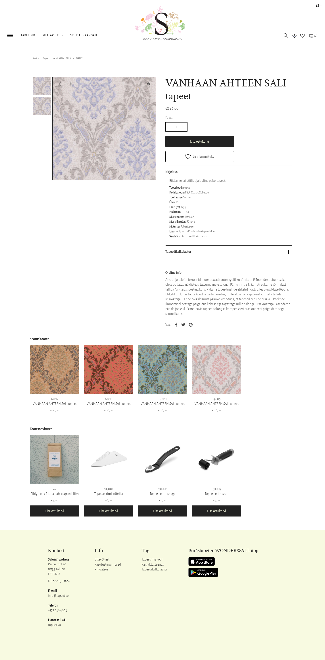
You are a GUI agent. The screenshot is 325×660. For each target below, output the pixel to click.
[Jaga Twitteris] (183, 324)
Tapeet (46, 58)
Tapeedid (28, 35)
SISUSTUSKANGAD (83, 35)
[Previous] (59, 84)
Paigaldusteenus (152, 564)
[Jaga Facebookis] (176, 324)
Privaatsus (101, 569)
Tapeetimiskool (151, 559)
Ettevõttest (102, 559)
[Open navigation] (10, 35)
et (317, 5)
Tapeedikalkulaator (178, 251)
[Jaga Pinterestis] (190, 324)
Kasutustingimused (108, 564)
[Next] (70, 84)
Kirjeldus (171, 172)
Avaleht (36, 58)
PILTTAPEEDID (52, 35)
